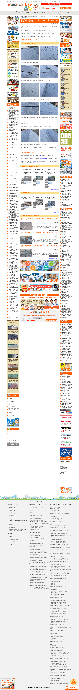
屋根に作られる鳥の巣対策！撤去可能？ (66, 393)
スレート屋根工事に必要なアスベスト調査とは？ (13, 311)
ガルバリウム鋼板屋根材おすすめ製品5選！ (66, 197)
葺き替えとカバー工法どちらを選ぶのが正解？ (66, 229)
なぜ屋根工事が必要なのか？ (66, 212)
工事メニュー (51, 12)
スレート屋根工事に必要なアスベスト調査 (58, 608)
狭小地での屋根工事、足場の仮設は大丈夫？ (58, 527)
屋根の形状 (11, 198)
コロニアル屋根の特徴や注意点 (64, 243)
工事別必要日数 (64, 270)
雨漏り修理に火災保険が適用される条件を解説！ (66, 312)
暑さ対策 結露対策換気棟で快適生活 (12, 212)
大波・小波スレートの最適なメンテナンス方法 (13, 175)
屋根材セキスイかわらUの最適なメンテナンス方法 (66, 260)
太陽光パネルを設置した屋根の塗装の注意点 (66, 251)
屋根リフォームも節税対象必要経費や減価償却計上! (66, 407)
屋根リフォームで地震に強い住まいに (36, 530)
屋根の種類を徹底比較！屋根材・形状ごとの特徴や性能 (60, 547)
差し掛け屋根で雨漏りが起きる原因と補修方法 (59, 666)
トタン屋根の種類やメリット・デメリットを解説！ (60, 555)
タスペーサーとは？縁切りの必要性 (12, 142)
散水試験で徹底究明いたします (35, 527)
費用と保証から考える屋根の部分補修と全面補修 (38, 557)
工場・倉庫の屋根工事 (65, 395)
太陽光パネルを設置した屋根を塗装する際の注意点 (38, 585)
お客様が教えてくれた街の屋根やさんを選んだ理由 (17, 529)
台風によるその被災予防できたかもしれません (66, 278)
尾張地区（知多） (11, 438)
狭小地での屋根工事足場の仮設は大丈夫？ (65, 265)
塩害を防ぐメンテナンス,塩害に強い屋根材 (13, 250)
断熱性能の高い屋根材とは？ (12, 302)
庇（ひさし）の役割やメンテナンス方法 (13, 293)
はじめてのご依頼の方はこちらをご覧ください (38, 507)
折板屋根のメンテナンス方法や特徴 (57, 556)
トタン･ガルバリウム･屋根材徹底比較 (13, 266)
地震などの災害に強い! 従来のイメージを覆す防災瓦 (60, 605)
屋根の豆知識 (11, 241)
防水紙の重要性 (12, 235)
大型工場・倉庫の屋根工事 (34, 537)
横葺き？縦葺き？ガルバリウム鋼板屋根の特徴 (66, 200)
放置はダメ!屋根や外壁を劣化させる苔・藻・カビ (13, 253)
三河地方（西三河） (12, 440)
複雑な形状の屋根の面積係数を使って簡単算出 (13, 196)
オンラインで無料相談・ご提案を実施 (36, 509)
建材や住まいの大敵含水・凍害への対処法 (13, 215)
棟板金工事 (67, 97)
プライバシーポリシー (13, 409)
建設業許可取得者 (12, 404)
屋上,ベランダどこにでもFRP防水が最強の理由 (13, 154)
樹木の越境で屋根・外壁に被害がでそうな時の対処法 (66, 355)
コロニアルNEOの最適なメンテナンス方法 (66, 262)
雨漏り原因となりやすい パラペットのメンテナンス (39, 566)
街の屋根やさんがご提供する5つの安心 (19, 13)
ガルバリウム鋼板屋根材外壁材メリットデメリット (66, 202)
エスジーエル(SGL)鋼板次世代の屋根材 (13, 272)
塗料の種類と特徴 (66, 417)
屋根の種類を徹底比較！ (64, 232)
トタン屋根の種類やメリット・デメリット (65, 246)
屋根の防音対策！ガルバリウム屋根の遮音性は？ (66, 205)
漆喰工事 (67, 79)
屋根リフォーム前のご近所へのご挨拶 (65, 330)
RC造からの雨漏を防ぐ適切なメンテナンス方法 (59, 614)
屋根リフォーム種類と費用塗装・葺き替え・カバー (66, 234)
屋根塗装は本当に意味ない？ (12, 116)
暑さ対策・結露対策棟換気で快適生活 (57, 594)
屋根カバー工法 (68, 74)
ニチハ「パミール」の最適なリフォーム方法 (58, 521)
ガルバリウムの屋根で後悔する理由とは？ (13, 269)
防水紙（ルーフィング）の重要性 (57, 636)
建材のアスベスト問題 (13, 233)
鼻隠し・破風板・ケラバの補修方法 (13, 130)
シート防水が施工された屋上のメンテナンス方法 (13, 148)
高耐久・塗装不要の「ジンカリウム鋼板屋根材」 (59, 613)
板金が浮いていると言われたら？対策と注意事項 (66, 349)
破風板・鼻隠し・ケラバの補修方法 (57, 564)
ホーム (11, 12)
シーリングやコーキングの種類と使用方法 (13, 181)
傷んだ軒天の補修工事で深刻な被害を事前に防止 (13, 139)
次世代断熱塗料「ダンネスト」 (64, 303)
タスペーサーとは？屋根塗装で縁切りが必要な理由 (60, 572)
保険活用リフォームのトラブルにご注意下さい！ (59, 653)
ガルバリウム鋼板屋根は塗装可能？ (66, 188)
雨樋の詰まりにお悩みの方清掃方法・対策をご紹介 (66, 388)
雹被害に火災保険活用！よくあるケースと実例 (66, 315)
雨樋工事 (67, 83)
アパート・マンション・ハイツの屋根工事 (37, 538)
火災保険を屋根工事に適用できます (36, 532)
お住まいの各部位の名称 (13, 110)
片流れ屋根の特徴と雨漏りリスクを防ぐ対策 (13, 201)
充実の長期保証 (11, 515)
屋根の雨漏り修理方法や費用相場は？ (13, 287)
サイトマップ (11, 415)
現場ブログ (25, 16)
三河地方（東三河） (12, 442)
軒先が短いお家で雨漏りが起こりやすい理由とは (13, 228)
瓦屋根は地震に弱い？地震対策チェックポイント (66, 292)
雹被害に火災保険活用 (55, 680)
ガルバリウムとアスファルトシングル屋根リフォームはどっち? (14, 262)
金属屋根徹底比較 (54, 645)
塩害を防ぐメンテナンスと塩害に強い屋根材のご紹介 (60, 656)
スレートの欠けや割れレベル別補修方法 (65, 240)
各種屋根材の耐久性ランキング (56, 641)
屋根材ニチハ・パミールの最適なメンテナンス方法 (66, 257)
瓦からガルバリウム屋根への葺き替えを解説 (66, 186)
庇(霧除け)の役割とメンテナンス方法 (12, 178)
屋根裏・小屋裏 (12, 209)
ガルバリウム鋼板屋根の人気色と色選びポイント (59, 542)
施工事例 (27, 12)
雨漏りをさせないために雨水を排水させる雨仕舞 (13, 220)
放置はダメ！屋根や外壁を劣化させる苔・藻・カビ (60, 658)
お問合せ (10, 412)
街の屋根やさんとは (12, 507)
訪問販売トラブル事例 (65, 343)
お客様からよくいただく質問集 (56, 518)
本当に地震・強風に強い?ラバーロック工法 (14, 191)
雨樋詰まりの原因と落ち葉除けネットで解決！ (66, 391)
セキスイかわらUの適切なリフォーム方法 (58, 519)
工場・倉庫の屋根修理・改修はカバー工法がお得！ (66, 382)
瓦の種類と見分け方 (12, 225)
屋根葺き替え (68, 69)
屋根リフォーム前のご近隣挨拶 (35, 518)
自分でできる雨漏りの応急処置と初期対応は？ (66, 309)
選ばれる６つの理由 (12, 509)
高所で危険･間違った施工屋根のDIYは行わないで (13, 281)
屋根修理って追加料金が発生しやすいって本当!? (66, 352)
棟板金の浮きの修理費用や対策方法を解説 (13, 125)
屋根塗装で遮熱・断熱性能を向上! (65, 306)
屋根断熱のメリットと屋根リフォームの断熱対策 (13, 305)
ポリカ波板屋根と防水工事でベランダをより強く (66, 385)
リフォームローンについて (34, 554)
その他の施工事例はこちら (54, 189)
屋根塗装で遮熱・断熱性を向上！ (57, 597)
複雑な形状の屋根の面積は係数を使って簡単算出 (59, 591)
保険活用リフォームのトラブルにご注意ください (66, 358)
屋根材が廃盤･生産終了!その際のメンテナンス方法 (59, 576)
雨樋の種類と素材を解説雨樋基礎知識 (13, 308)
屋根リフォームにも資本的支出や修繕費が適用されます (39, 555)
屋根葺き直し (68, 93)
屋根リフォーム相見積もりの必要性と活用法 (37, 551)
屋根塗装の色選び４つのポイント (64, 301)
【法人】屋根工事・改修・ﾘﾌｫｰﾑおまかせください (66, 404)
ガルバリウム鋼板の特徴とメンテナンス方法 (13, 275)
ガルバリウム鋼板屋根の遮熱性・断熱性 (66, 191)
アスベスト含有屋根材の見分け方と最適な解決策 (13, 231)
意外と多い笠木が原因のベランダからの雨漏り (13, 136)
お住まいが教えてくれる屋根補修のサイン (66, 226)
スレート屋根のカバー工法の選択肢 (66, 237)
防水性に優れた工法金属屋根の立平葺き (12, 184)
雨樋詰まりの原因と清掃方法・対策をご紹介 (37, 579)
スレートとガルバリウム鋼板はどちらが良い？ (66, 180)
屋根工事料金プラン (33, 512)
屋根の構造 (11, 127)
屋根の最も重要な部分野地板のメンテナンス (13, 238)
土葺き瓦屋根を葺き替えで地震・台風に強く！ (13, 169)
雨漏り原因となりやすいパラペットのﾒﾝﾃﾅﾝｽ (13, 151)
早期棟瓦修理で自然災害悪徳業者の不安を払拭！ (13, 172)
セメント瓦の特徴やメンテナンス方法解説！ (13, 163)
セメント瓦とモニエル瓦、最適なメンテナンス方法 (60, 559)
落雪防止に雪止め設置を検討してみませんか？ (38, 572)
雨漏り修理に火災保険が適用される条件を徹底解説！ (60, 683)
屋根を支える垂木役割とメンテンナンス (13, 284)
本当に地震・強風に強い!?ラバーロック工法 (58, 663)
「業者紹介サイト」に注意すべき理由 (65, 360)
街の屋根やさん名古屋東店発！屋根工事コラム (17, 530)
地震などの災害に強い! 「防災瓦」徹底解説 (65, 295)
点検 (40, 155)
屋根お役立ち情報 (64, 275)
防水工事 (67, 88)
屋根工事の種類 (65, 65)
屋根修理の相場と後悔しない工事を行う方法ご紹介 (38, 547)
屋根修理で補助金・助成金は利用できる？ (65, 317)
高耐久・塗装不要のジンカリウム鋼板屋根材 (13, 278)
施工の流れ (43, 12)
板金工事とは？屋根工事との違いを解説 (13, 122)
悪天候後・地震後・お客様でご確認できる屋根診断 (60, 513)
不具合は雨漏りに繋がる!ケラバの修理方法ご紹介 (13, 133)
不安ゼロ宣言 (11, 512)
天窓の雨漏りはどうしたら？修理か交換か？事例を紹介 (60, 566)
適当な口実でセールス (44, 158)
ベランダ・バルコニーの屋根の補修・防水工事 (38, 534)
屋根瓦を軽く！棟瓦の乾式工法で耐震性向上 (65, 289)
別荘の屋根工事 (64, 401)
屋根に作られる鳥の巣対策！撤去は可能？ (37, 582)
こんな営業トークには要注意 (65, 341)
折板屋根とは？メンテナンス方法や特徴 (66, 248)
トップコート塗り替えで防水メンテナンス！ (13, 314)
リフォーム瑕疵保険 (12, 513)
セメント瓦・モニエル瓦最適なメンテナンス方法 (13, 166)
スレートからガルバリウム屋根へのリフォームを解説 (66, 183)
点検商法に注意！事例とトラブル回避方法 (37, 520)
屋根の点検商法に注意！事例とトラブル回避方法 (66, 346)
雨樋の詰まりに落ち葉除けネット (35, 580)
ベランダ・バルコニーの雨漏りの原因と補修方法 (13, 160)
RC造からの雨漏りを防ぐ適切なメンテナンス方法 (13, 290)
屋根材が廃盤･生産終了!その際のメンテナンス (13, 256)
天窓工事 (67, 107)
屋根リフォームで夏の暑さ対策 (35, 535)
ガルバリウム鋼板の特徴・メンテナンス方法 (58, 611)
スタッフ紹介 (11, 401)
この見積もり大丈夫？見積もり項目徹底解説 (65, 335)
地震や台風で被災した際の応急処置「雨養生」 (13, 188)
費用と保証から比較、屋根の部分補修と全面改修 (66, 223)
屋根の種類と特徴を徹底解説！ (12, 108)
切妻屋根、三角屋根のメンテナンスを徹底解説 (13, 204)
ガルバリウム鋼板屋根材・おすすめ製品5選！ (59, 532)
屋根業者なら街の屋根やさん (14, 539)
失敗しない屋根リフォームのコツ (65, 215)
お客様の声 (35, 12)
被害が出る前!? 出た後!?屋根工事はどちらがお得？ (66, 338)
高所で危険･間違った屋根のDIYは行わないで (58, 616)
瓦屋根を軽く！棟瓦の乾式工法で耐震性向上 (58, 602)
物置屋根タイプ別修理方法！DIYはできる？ (65, 377)
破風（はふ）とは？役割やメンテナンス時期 (13, 317)
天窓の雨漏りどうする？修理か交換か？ (13, 299)
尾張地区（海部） (11, 436)
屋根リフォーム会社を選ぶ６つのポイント (66, 273)
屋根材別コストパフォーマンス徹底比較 (13, 244)
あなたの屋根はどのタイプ (55, 510)
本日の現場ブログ (12, 527)
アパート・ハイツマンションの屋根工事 (65, 399)
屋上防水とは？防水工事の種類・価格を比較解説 (13, 157)
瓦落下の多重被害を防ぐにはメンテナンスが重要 (66, 281)
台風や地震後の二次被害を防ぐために (66, 287)
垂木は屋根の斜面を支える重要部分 (36, 560)
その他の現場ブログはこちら (54, 258)
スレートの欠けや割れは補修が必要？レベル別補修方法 (60, 553)
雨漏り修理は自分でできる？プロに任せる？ (13, 119)
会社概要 (67, 12)
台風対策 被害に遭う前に (34, 529)
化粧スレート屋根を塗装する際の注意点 (65, 254)
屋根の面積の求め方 (12, 193)
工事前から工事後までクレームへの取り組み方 (66, 333)
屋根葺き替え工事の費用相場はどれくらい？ (66, 220)
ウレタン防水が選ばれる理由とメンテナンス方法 (13, 145)
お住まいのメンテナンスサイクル (57, 630)
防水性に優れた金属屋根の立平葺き (57, 650)
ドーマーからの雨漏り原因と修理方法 (13, 296)
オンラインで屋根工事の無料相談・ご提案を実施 (66, 324)
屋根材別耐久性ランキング (12, 247)
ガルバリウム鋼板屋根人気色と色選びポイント (66, 194)
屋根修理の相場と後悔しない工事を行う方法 (65, 218)
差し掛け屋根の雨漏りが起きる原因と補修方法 (13, 207)
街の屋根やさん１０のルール (14, 510)
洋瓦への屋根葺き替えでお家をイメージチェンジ (13, 259)
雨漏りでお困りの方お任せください (36, 515)
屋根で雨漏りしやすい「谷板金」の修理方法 (13, 223)
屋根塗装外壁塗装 (67, 102)
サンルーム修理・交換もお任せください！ (66, 379)
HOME (21, 16)
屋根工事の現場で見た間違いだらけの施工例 (65, 298)
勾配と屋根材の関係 (12, 217)
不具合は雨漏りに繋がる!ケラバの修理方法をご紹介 (60, 573)
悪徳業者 (34, 161)
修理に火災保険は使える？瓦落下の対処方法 (66, 284)
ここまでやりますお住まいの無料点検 (59, 13)
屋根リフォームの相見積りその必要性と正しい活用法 (66, 327)
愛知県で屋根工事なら (13, 406)
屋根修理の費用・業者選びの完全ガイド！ (13, 113)
